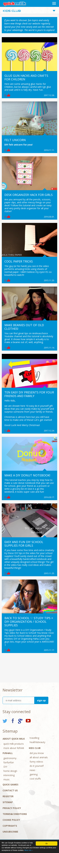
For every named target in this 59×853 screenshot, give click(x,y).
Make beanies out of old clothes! (24, 327)
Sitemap (8, 802)
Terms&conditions (15, 814)
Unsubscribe (10, 831)
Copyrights (10, 825)
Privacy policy (12, 808)
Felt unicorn (15, 140)
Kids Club (34, 748)
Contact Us (10, 790)
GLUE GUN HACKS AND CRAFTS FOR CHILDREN (26, 77)
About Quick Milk (14, 738)
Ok (46, 843)
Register (8, 796)
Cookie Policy (11, 819)
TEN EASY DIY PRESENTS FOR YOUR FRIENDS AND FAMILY (29, 394)
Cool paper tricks (18, 261)
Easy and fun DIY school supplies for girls (23, 543)
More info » (28, 850)
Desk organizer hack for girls (28, 195)
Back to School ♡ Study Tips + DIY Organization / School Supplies (28, 621)
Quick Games (10, 784)
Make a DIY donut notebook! (27, 475)
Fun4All (8, 753)
